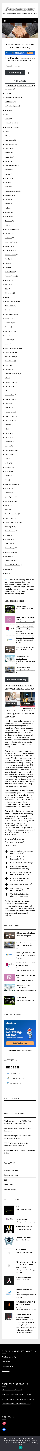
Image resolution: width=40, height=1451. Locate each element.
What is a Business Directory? (12, 1390)
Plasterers (8, 403)
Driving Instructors (11, 229)
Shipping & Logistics (11, 484)
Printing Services (10, 416)
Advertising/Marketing (12, 97)
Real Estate (8, 433)
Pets (6, 391)
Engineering (8, 246)
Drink (6, 225)
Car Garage (8, 148)
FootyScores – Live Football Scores (22, 658)
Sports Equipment (10, 497)
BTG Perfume (21, 1250)
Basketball (8, 110)
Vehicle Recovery (10, 531)
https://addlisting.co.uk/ (24, 649)
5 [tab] (32, 708)
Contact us (5, 1371)
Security (7, 475)
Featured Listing (7, 1366)
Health (7, 297)
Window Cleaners (10, 561)
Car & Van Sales (9, 144)
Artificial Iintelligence (11, 106)
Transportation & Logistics (13, 522)
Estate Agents (9, 250)
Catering (7, 174)
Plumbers (8, 407)
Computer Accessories (12, 191)
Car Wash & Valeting (11, 165)
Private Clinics (9, 420)
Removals (8, 446)
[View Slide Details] (12, 699)
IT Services (8, 323)
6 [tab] (34, 708)
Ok (21, 1448)
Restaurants (8, 454)
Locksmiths (8, 340)
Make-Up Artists (10, 357)
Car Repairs (8, 157)
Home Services (9, 306)
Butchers (7, 131)
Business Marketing (11, 1175)
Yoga (6, 573)
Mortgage (8, 365)
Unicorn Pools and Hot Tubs (24, 1291)
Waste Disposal (9, 544)
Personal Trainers (10, 382)
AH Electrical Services (24, 1226)
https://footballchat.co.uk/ (24, 608)
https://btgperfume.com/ (24, 1252)
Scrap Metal (8, 471)
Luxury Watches (10, 352)
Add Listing (20, 80)
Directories (8, 221)
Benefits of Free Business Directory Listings (16, 1394)
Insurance (8, 318)
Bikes (6, 114)
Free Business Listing (9, 1357)
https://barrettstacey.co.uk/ (25, 622)
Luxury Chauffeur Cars (12, 348)
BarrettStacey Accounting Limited (25, 618)
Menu (34, 21)
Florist (7, 263)
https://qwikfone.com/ (23, 1209)
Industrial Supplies (10, 314)
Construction (9, 195)
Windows (7, 569)
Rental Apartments (10, 450)
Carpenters (8, 170)
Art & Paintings (9, 102)
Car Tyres (8, 161)
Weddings (8, 556)
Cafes (6, 136)
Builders (7, 119)
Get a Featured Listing (16, 679)
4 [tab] (30, 708)
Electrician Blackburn (23, 1229)
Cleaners (7, 178)
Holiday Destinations (11, 301)
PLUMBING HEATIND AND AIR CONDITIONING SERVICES (25, 1304)
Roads (7, 458)
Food (6, 267)
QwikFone (19, 1207)
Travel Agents (9, 527)
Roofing (7, 463)
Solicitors (8, 493)
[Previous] (8, 699)
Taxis (6, 510)
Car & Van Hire (9, 140)
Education (8, 233)
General (7, 284)
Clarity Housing (21, 1219)
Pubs (6, 429)
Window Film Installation (12, 565)
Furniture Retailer (10, 276)
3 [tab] (28, 708)
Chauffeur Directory (23, 668)
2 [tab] (26, 708)
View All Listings (26, 86)
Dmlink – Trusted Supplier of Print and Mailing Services (25, 629)
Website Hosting (10, 552)
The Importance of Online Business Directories (18, 1399)
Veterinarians (9, 539)
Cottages (7, 199)
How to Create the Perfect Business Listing (16, 1404)
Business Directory (11, 1170)
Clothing (7, 182)
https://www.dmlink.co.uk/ (24, 633)
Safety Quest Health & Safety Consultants (24, 1316)
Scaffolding (8, 467)
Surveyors (8, 505)
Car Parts (8, 153)
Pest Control (8, 386)
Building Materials (10, 123)
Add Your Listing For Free (25, 647)
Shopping (8, 488)
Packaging (8, 369)
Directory (11, 86)
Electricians (8, 238)
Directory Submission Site (25, 638)
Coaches (7, 187)
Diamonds (8, 216)
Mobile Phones (9, 361)
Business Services (10, 127)
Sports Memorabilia (11, 501)
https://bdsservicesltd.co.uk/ (26, 1310)
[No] (37, 1443)
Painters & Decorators (12, 374)
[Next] (31, 699)
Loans (7, 335)
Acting (7, 93)
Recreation (8, 437)
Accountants (8, 89)
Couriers (7, 204)
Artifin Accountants (23, 1277)
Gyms (6, 289)
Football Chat (21, 606)
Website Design (10, 548)
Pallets (7, 378)
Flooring (7, 259)
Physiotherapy (9, 399)
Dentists (7, 212)
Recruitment (8, 441)
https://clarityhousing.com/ (25, 1222)
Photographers (9, 395)
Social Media (8, 1185)
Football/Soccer (10, 272)
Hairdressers (9, 293)
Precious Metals (10, 412)
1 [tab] (24, 708)
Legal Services (9, 331)
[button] (20, 852)
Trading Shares (9, 518)
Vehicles (7, 535)
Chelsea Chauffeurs (23, 1237)
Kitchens (7, 327)
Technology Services (11, 514)
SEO (6, 480)
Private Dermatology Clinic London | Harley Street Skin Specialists (26, 1264)
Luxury (7, 344)
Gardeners (8, 280)
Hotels (7, 310)
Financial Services (10, 255)
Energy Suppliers (10, 242)
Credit (7, 208)
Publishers (8, 424)
